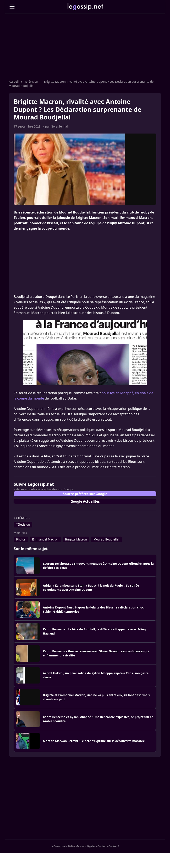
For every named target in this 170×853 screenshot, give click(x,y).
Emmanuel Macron (45, 539)
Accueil (14, 82)
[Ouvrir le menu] (12, 6)
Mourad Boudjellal (106, 539)
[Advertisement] (85, 51)
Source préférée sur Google (85, 494)
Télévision (31, 82)
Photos (21, 539)
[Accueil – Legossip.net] (85, 6)
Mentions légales (85, 846)
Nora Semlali (60, 126)
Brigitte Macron (76, 539)
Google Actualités (85, 501)
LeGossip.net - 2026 (62, 846)
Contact (101, 846)
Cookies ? (113, 846)
